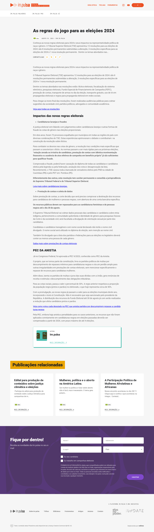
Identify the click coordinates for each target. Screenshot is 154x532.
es (135, 5)
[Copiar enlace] (59, 56)
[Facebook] (55, 57)
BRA (19, 405)
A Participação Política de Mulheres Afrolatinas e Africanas (120, 384)
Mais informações (20, 409)
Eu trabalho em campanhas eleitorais (79, 461)
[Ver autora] (42, 335)
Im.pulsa (62, 38)
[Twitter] (51, 57)
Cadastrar (135, 477)
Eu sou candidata (71, 457)
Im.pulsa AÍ (55, 14)
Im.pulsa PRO (37, 14)
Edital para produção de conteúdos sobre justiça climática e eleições (28, 384)
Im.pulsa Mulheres (18, 14)
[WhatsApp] (47, 57)
